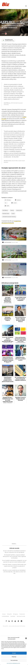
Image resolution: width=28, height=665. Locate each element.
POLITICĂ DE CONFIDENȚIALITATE (13, 663)
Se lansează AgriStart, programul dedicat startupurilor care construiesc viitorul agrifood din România (13, 254)
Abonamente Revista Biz (8, 222)
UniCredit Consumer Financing (9, 216)
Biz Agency (15, 614)
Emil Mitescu (5, 210)
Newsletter (12, 616)
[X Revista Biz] (9, 621)
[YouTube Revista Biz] (15, 621)
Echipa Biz (9, 614)
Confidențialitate (5, 616)
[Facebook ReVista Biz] (6, 621)
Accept (14, 653)
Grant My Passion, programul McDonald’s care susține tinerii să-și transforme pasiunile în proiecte (14, 566)
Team (3, 33)
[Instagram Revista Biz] (12, 621)
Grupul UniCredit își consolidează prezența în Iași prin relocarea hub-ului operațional (13, 236)
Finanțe (3, 21)
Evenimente (22, 614)
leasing (12, 210)
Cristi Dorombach (7, 242)
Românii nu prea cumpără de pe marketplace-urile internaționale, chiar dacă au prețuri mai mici (14, 571)
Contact (4, 614)
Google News (17, 221)
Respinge (14, 656)
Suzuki (13, 213)
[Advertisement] (14, 461)
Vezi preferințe (14, 660)
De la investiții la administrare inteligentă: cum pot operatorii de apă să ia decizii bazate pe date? (13, 272)
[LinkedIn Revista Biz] (18, 621)
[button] (26, 638)
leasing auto (19, 210)
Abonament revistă (21, 616)
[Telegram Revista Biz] (21, 621)
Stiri (8, 21)
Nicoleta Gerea (6, 213)
